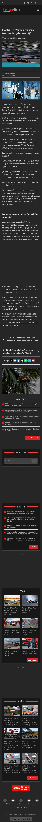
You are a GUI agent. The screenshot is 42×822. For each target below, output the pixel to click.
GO (34, 461)
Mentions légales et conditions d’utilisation (21, 804)
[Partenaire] (21, 788)
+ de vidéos (32, 778)
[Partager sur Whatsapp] (26, 360)
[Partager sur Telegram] (29, 360)
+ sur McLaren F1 (33, 438)
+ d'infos (33, 547)
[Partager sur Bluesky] (15, 360)
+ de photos (32, 660)
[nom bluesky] (28, 3)
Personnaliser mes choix (21, 819)
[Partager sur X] (11, 360)
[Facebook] (24, 3)
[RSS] (39, 3)
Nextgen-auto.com (16, 814)
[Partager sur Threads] (22, 360)
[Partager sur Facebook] (18, 360)
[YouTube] (35, 3)
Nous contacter (22, 807)
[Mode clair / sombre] (3, 3)
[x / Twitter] (32, 3)
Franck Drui (12, 74)
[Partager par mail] (33, 360)
